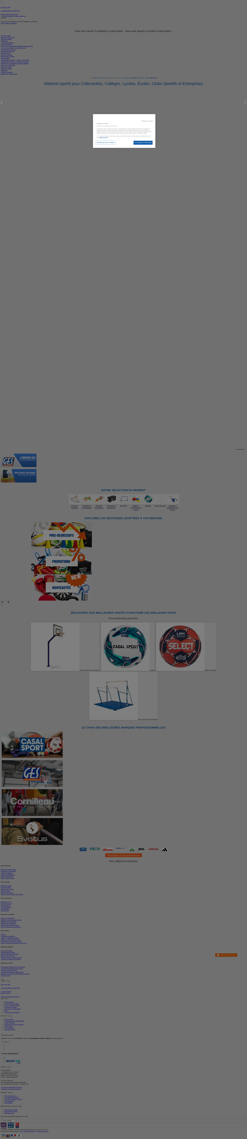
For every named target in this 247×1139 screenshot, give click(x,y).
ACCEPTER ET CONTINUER (143, 142)
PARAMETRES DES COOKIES (105, 142)
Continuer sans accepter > (148, 121)
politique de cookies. (103, 137)
